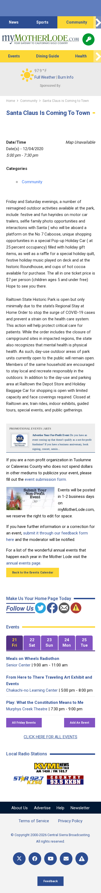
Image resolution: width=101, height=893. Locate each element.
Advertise (42, 807)
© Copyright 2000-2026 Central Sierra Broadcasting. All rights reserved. (50, 838)
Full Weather (44, 77)
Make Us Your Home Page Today (38, 598)
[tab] (14, 643)
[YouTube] (50, 858)
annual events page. (23, 563)
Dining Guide (47, 56)
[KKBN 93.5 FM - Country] (65, 778)
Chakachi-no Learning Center (32, 690)
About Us (19, 807)
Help (60, 807)
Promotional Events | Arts (30, 428)
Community (76, 22)
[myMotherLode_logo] (40, 39)
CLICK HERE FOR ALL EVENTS (50, 736)
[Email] (66, 858)
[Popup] (88, 39)
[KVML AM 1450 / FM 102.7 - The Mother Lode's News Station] (51, 766)
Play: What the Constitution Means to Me (44, 702)
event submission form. (46, 479)
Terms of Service (34, 820)
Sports (42, 22)
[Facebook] (35, 858)
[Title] (81, 858)
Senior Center (18, 665)
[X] (19, 858)
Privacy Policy (70, 820)
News (14, 22)
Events (14, 56)
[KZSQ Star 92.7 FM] (26, 778)
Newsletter (80, 807)
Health (81, 56)
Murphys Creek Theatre (26, 709)
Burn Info (66, 77)
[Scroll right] (97, 22)
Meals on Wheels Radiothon (32, 658)
